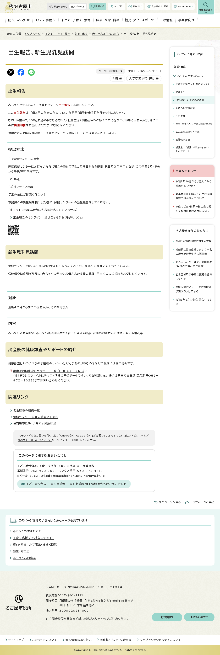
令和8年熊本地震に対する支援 (194, 241)
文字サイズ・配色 (159, 6)
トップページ (33, 34)
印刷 (115, 78)
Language (184, 6)
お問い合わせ (199, 617)
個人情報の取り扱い (78, 639)
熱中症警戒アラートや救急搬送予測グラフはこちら (193, 289)
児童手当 (180, 92)
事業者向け (186, 20)
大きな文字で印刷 (141, 78)
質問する (99, 6)
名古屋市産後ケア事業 (188, 132)
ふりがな (118, 6)
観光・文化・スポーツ (139, 20)
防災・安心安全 (19, 20)
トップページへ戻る (202, 502)
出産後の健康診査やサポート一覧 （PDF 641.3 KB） (48, 371)
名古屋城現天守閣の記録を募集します (194, 276)
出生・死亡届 (21, 551)
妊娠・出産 (81, 34)
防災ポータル (78, 7)
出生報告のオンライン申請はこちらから (46, 217)
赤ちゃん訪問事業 (24, 558)
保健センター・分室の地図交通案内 (35, 417)
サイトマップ (16, 639)
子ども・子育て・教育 (76, 20)
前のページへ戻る (170, 502)
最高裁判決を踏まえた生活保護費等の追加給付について (194, 196)
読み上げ (137, 6)
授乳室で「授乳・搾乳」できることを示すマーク (193, 149)
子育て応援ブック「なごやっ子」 (192, 84)
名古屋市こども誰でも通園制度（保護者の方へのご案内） (194, 264)
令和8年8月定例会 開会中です (194, 299)
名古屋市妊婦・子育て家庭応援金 (34, 423)
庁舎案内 (167, 617)
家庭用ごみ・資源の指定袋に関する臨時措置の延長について (193, 208)
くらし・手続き (45, 20)
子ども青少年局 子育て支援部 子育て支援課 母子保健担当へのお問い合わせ (76, 483)
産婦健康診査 (183, 140)
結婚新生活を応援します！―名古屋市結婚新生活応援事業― (194, 251)
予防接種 (180, 116)
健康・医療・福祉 (107, 20)
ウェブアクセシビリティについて (160, 639)
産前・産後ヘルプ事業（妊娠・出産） (194, 124)
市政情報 (166, 20)
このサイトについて (44, 639)
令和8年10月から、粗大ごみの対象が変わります (194, 183)
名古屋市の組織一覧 (26, 410)
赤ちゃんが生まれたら (105, 34)
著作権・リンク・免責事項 (116, 639)
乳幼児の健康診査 (185, 108)
